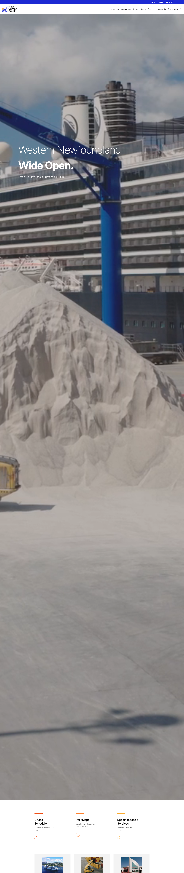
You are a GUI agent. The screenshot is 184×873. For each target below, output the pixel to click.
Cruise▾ (135, 9)
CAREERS (160, 2)
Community (162, 9)
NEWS (153, 2)
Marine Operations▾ (124, 9)
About (113, 9)
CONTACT (169, 2)
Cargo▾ (143, 9)
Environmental (173, 9)
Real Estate (152, 9)
